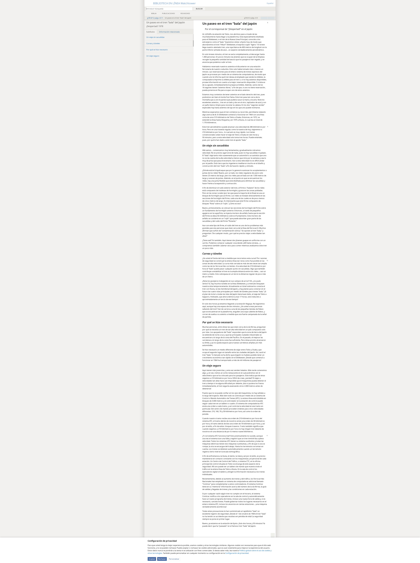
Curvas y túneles (153, 43)
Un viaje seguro (152, 56)
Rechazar (162, 559)
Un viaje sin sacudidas (155, 37)
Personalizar (174, 559)
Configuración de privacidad (237, 553)
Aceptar (152, 559)
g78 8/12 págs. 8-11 (155, 18)
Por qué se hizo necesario (157, 49)
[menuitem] (273, 8)
